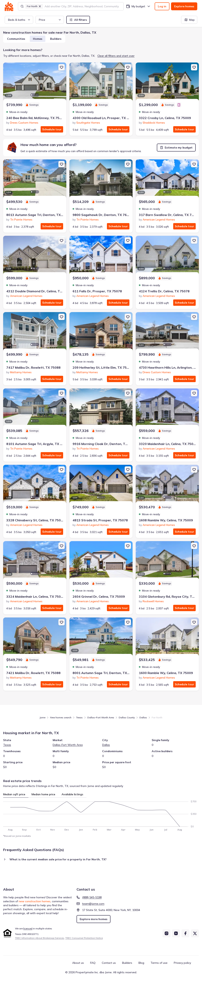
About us (78, 963)
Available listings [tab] (72, 794)
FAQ (92, 963)
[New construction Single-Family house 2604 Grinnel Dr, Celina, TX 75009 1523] (101, 561)
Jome (42, 717)
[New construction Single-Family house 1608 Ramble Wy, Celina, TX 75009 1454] (167, 484)
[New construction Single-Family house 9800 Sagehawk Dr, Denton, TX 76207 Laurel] (101, 179)
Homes (37, 39)
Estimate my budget (179, 147)
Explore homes (184, 6)
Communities (16, 39)
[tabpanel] (101, 814)
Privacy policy (182, 963)
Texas (79, 717)
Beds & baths (16, 20)
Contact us (109, 963)
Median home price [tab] (43, 794)
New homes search (60, 717)
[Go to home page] (9, 6)
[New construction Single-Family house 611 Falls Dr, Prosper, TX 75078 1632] (101, 255)
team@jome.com (93, 903)
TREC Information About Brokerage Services (39, 937)
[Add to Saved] (61, 67)
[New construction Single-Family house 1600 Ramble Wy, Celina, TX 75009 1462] (167, 637)
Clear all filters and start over (116, 56)
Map (192, 20)
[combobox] (83, 6)
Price (42, 20)
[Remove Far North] (39, 6)
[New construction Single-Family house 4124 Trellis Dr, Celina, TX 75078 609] (167, 255)
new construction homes (34, 901)
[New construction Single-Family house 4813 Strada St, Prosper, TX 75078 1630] (101, 484)
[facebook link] (185, 933)
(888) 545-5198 (92, 897)
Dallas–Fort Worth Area (100, 717)
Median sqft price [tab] (14, 794)
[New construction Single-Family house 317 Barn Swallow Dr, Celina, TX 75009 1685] (167, 179)
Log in (162, 6)
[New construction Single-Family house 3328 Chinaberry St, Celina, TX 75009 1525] (34, 484)
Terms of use (159, 963)
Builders (55, 39)
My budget (138, 6)
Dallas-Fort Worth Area (68, 745)
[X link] (195, 933)
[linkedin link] (176, 933)
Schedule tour (52, 129)
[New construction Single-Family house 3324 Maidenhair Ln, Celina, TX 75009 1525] (34, 561)
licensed (27, 928)
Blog (141, 963)
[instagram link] (166, 933)
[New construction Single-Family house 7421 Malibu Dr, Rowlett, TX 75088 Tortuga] (34, 637)
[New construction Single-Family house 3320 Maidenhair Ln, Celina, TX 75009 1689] (167, 408)
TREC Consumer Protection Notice (84, 937)
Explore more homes (93, 919)
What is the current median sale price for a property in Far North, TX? (58, 859)
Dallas (143, 717)
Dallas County (127, 717)
